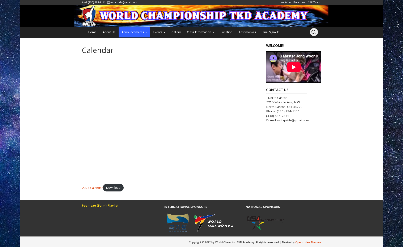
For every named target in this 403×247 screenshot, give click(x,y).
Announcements (133, 32)
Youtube (286, 2)
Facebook (299, 2)
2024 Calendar (92, 187)
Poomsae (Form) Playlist (100, 205)
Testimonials (247, 32)
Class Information (199, 32)
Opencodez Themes (308, 242)
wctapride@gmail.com (123, 2)
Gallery (176, 32)
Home (92, 32)
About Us (109, 32)
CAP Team (314, 2)
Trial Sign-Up (271, 32)
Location (226, 32)
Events (158, 32)
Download (113, 187)
